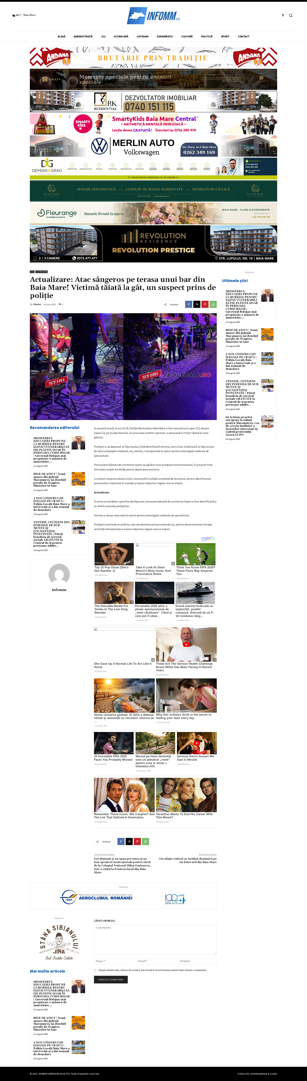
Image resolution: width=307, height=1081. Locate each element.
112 (32, 272)
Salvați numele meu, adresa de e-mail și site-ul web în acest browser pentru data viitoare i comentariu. (152, 970)
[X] (196, 304)
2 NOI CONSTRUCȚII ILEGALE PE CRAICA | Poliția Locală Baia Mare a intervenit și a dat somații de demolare (51, 504)
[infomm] (59, 574)
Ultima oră (41, 272)
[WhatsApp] (213, 304)
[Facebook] (283, 15)
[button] (290, 15)
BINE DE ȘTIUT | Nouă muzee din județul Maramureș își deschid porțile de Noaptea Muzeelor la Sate (49, 480)
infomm (37, 304)
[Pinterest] (205, 304)
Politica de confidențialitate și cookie (257, 1073)
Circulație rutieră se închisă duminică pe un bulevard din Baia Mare (188, 860)
